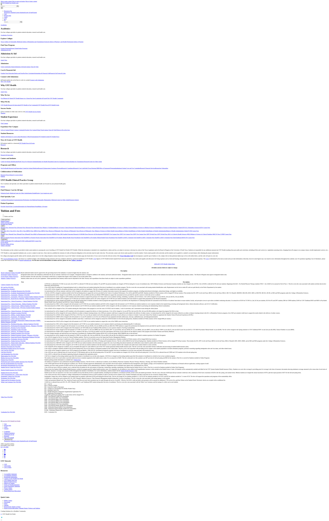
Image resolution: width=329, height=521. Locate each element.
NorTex (3, 168)
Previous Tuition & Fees (7, 244)
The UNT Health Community (55, 98)
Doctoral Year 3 (22, 227)
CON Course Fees (190, 237)
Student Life (4, 136)
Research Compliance (68, 168)
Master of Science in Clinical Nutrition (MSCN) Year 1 (206, 234)
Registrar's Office (26, 136)
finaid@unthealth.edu (25, 260)
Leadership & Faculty (41, 98)
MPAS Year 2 (38, 231)
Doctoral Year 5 (39, 227)
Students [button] (3, 113)
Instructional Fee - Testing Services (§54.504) (13, 341)
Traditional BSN (180, 237)
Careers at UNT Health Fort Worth (13, 478)
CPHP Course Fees (226, 234)
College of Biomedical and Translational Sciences (35, 41)
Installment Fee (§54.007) (8, 289)
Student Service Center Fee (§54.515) (11, 367)
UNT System (7, 467)
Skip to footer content (31, 1)
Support (6, 428)
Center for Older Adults (95, 161)
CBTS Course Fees (204, 227)
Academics (7, 431)
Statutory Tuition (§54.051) (8, 278)
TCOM (3, 229)
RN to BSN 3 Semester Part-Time (148, 237)
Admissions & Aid (9, 434)
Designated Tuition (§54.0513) (9, 274)
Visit (5, 14)
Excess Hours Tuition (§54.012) (9, 276)
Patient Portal (34, 206)
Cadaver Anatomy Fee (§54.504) (10, 284)
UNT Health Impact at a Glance (21, 98)
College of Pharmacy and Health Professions (61, 41)
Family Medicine (10, 193)
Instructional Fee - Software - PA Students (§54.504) (15, 331)
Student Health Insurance (127, 370)
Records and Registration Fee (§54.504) (12, 363)
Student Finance (5, 221)
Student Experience (9, 433)
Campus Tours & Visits (32, 67)
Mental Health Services (10, 481)
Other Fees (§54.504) (7, 397)
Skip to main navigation (18, 1)
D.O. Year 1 (4, 231)
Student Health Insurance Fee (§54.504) (12, 370)
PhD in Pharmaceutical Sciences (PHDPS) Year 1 (47, 234)
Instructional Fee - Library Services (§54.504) (13, 318)
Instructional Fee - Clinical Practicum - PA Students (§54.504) (17, 311)
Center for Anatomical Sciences (61, 161)
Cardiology (4, 200)
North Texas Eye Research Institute (27, 161)
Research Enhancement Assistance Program (50, 168)
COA (94, 259)
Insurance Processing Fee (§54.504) (10, 346)
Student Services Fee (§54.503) (9, 372)
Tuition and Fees (18, 73)
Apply (6, 17)
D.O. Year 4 (23, 231)
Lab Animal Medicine (32, 168)
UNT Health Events (53, 105)
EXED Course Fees (35, 241)
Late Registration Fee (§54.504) (9, 354)
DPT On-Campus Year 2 (127, 234)
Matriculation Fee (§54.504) (8, 356)
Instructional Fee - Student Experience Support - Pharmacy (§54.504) (19, 335)
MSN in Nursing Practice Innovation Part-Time (39, 237)
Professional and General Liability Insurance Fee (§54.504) (17, 361)
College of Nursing (78, 41)
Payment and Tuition (6, 224)
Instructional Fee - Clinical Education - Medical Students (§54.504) (19, 304)
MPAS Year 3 (45, 231)
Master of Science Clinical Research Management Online (97, 227)
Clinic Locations (13, 206)
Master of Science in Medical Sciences (123, 227)
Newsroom (7, 502)
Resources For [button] (8, 11)
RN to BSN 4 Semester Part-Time (166, 237)
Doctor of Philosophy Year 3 (87, 231)
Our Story (32, 98)
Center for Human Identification (9, 161)
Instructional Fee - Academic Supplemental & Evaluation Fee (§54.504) (20, 293)
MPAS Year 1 (30, 231)
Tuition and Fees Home (7, 222)
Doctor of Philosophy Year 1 (57, 231)
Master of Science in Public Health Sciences (107, 231)
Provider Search (5, 206)
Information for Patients (24, 206)
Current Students (19, 12)
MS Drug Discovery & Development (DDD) (95, 234)
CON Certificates (15, 241)
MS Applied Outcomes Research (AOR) (72, 234)
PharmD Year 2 (13, 234)
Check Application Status (7, 67)
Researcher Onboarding (161, 168)
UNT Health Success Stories (33, 111)
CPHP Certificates (6, 241)
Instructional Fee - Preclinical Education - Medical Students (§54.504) (20, 324)
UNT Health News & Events (27, 143)
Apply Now (4, 60)
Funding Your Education (7, 73)
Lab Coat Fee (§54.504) (7, 350)
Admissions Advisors (20, 67)
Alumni (35, 12)
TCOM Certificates (25, 241)
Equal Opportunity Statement (12, 486)
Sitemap (6, 505)
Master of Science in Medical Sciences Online (145, 227)
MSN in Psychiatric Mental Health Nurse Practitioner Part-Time (103, 237)
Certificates (4, 239)
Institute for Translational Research (79, 161)
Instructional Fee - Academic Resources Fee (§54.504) (15, 291)
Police (5, 503)
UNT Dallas (7, 466)
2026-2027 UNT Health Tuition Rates (164, 264)
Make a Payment (42, 206)
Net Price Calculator (28, 73)
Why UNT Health (9, 437)
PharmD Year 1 (5, 234)
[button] (1, 4)
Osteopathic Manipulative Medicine (47, 200)
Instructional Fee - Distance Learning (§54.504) (14, 313)
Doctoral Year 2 (13, 227)
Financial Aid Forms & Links (58, 73)
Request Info (7, 15)
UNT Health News (43, 105)
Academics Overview (6, 35)
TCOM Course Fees (193, 231)
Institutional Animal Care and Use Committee (127, 168)
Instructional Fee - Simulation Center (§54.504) (13, 329)
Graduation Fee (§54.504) (8, 412)
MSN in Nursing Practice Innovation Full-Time (13, 237)
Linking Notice (8, 489)
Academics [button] (4, 25)
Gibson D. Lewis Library (14, 136)
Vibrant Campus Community (17, 130)
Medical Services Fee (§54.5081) (10, 358)
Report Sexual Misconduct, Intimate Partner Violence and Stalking (22, 508)
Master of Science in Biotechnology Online (170, 227)
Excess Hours (4, 242)
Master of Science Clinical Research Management (68, 227)
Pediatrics (3, 193)
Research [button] (3, 145)
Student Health (32, 193)
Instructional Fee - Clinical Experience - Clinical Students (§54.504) (19, 301)
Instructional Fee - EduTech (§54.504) (11, 344)
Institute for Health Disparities (45, 161)
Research (6, 436)
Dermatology (10, 200)
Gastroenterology (18, 200)
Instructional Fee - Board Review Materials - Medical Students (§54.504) (20, 298)
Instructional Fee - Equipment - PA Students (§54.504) (15, 317)
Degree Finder (14, 48)
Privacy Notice (8, 488)
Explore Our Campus (31, 130)
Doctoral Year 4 (30, 227)
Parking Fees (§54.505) (7, 360)
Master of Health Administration (157, 231)
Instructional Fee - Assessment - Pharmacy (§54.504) (15, 295)
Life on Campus (5, 130)
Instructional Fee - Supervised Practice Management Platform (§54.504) (20, 337)
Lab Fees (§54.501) (6, 352)
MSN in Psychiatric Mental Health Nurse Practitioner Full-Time (69, 237)
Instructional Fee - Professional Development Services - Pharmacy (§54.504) (21, 326)
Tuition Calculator (5, 245)
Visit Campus (4, 123)
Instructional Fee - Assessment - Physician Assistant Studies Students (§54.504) (22, 296)
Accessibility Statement (10, 474)
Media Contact (8, 500)
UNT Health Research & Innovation (10, 105)
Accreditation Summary (10, 475)
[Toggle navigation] (2, 8)
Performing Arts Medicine (30, 200)
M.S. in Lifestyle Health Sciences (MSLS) (179, 234)
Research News (5, 175)
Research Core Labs (79, 168)
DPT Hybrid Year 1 (152, 234)
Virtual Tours (40, 130)
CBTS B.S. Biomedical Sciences (190, 227)
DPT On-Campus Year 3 (140, 234)
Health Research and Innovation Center (15, 168)
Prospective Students (9, 12)
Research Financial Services (147, 168)
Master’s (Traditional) (49, 227)
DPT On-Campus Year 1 (113, 234)
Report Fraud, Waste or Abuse (12, 506)
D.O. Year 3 (17, 231)
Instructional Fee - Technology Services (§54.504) (14, 339)
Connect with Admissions (37, 80)
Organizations (34, 136)
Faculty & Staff (28, 12)
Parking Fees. (77, 360)
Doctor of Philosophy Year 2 (72, 231)
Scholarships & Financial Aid (42, 73)
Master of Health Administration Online (177, 231)
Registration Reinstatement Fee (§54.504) (12, 365)
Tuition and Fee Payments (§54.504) (11, 380)
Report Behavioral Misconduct (12, 491)
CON (2, 236)
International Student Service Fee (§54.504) (13, 348)
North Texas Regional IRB (91, 168)
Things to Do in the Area (63, 130)
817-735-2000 (4, 447)
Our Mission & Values (7, 98)
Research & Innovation (7, 155)
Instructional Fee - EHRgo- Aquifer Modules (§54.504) (16, 315)
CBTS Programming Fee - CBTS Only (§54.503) (14, 374)
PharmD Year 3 (21, 234)
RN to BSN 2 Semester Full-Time (130, 237)
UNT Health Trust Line (10, 480)
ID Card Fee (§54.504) (7, 287)
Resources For (8, 439)
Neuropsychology (74, 200)
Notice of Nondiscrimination (12, 485)
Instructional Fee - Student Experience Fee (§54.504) (15, 333)
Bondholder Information (10, 477)
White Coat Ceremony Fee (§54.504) (11, 382)
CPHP (2, 232)
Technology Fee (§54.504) (8, 378)
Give (5, 18)
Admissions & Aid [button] (6, 50)
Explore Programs (5, 48)
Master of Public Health (125, 231)
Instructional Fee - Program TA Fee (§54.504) (13, 327)
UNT (5, 464)
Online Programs (22, 48)
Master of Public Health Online (140, 231)
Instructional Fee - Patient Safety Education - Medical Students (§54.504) (20, 343)
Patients (3, 186)
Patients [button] (3, 176)
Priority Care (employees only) (44, 193)
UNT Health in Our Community (29, 105)
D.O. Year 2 (10, 231)
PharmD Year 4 (30, 234)
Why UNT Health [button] (6, 81)
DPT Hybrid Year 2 (163, 234)
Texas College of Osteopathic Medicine (11, 41)
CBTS (2, 226)
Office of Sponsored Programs (107, 168)
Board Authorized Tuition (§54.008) (10, 272)
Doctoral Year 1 (5, 227)
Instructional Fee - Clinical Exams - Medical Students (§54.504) (18, 306)
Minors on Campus (9, 483)
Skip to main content (6, 1)
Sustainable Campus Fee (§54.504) (10, 376)
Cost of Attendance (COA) (10, 259)
